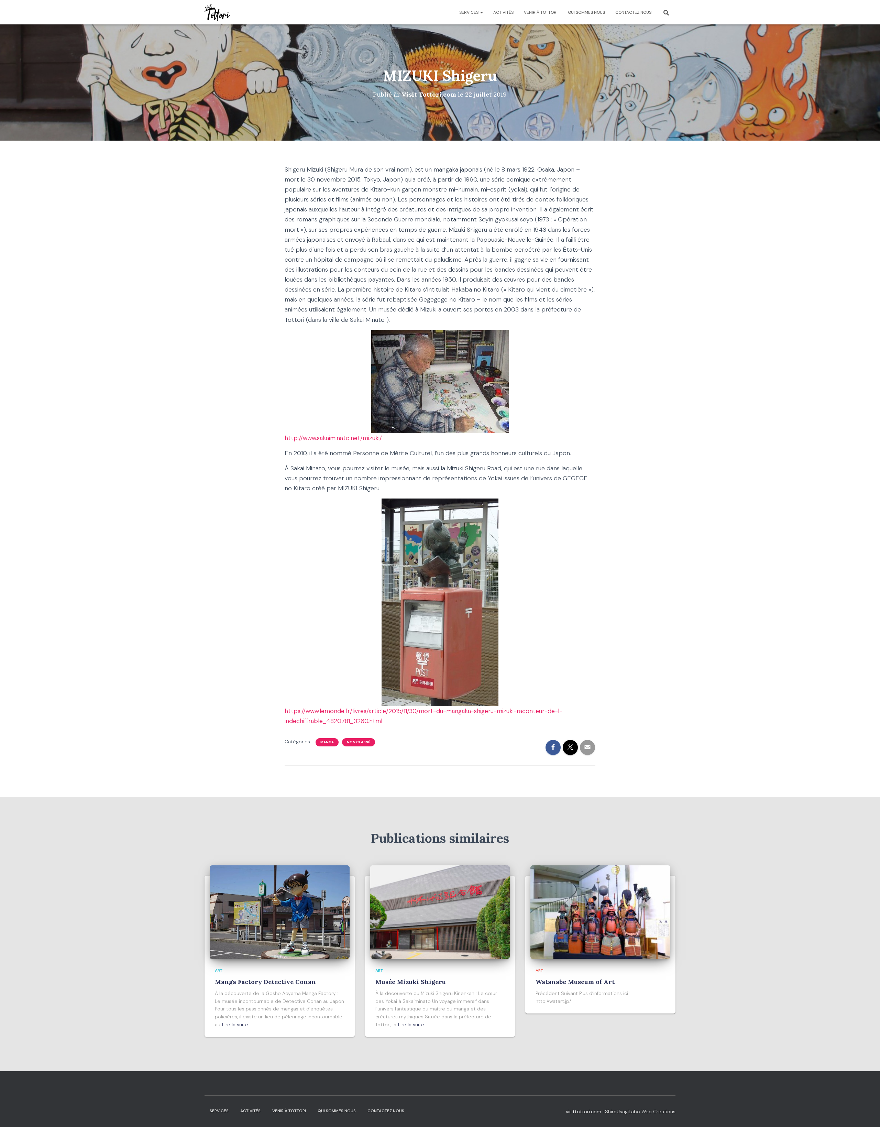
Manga (327, 742)
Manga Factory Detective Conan (265, 982)
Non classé (358, 742)
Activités (503, 12)
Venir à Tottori (541, 12)
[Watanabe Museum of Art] (600, 912)
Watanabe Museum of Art (575, 982)
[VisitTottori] (217, 12)
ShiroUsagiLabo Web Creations (640, 1111)
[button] (481, 12)
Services (469, 12)
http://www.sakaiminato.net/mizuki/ (333, 438)
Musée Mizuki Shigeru (410, 982)
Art (218, 970)
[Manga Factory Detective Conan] (280, 912)
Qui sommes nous (586, 12)
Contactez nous (633, 12)
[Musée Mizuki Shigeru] (440, 912)
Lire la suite (235, 1024)
